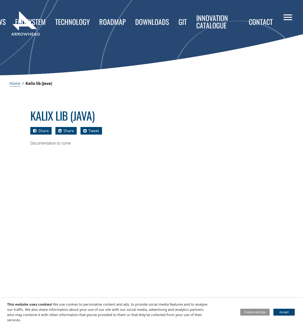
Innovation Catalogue (212, 22)
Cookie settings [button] (255, 312)
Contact (261, 21)
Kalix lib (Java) (39, 83)
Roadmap (112, 21)
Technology (72, 21)
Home (14, 83)
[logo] (25, 23)
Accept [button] (284, 312)
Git (182, 21)
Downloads (152, 21)
